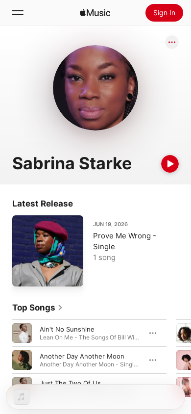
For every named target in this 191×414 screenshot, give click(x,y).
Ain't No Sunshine (67, 329)
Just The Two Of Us (70, 383)
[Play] (170, 164)
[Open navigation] (17, 13)
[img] (95, 12)
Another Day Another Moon (82, 356)
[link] (37, 307)
